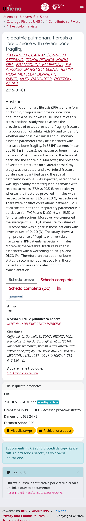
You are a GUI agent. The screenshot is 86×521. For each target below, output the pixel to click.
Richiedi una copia (56, 430)
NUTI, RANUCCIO (35, 78)
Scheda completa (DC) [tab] (29, 288)
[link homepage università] (52, 6)
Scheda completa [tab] (57, 279)
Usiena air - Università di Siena (25, 17)
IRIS (24, 511)
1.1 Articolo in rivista (22, 26)
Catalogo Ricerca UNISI (24, 21)
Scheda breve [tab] (21, 279)
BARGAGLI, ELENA (41, 69)
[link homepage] (13, 6)
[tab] (59, 288)
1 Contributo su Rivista (63, 21)
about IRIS (40, 511)
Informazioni (19, 472)
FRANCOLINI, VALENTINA (39, 64)
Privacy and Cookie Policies (23, 516)
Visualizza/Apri (21, 430)
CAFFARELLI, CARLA (25, 54)
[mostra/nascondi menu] (82, 6)
